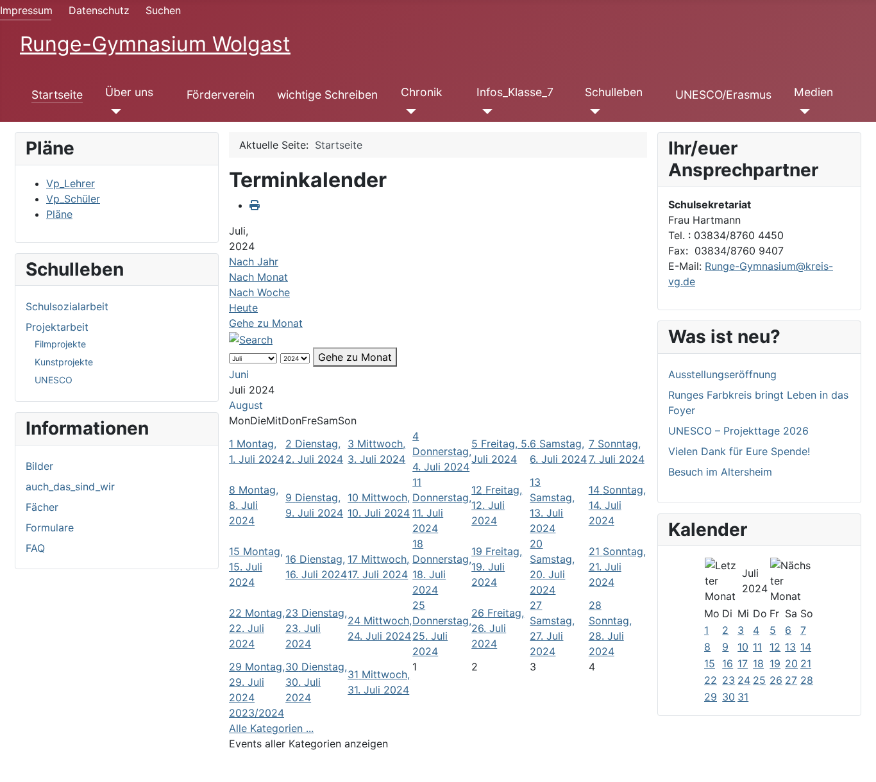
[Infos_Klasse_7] (484, 111)
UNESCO (53, 379)
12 (775, 646)
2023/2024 (256, 712)
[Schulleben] (593, 111)
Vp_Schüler (73, 198)
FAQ (35, 548)
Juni (239, 374)
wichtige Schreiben (327, 94)
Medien (813, 92)
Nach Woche (259, 292)
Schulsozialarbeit (67, 306)
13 (790, 646)
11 (757, 646)
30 (728, 696)
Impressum (26, 10)
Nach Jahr (253, 261)
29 (710, 696)
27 (791, 680)
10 (742, 646)
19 (775, 663)
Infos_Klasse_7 (514, 92)
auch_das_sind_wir (70, 486)
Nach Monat (258, 276)
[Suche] (251, 338)
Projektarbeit (57, 326)
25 (759, 680)
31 (742, 696)
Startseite (57, 94)
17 (742, 663)
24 (743, 680)
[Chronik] (409, 111)
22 (710, 680)
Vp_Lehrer (70, 183)
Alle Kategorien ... (271, 728)
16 (727, 663)
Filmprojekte (60, 343)
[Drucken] (254, 205)
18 (758, 663)
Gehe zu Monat (266, 323)
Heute (243, 307)
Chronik (421, 92)
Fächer (42, 507)
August (246, 405)
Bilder (39, 466)
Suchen (163, 10)
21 (805, 663)
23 (728, 680)
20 (791, 663)
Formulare (50, 527)
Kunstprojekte (64, 361)
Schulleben (614, 92)
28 (806, 680)
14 (805, 646)
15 (709, 663)
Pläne (59, 214)
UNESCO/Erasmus (723, 94)
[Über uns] (113, 111)
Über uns (129, 92)
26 (776, 680)
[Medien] (802, 111)
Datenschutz (99, 10)
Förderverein (221, 94)
